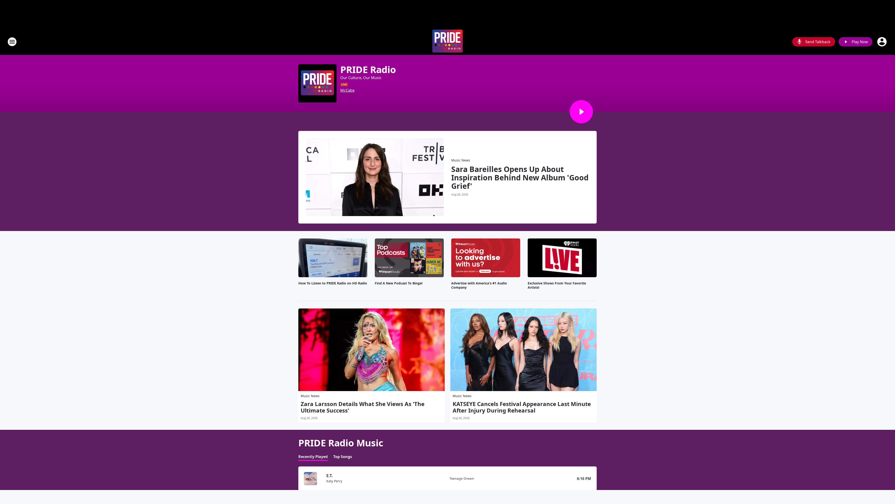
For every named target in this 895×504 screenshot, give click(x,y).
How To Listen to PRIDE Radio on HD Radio (332, 283)
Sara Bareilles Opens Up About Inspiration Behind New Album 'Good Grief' (520, 177)
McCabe (347, 90)
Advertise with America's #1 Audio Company (479, 285)
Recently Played (313, 456)
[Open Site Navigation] (12, 41)
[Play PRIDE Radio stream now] (317, 83)
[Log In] (882, 41)
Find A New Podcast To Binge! (399, 283)
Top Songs (342, 456)
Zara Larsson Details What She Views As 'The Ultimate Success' (362, 407)
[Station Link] (447, 41)
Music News (460, 160)
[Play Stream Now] (581, 111)
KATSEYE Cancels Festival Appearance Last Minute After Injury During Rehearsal (522, 407)
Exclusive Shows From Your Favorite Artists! (557, 285)
